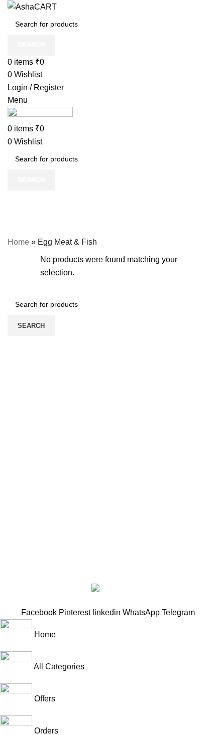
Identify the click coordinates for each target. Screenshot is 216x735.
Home (18, 242)
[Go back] (20, 203)
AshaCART (55, 564)
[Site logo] (32, 6)
